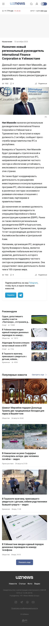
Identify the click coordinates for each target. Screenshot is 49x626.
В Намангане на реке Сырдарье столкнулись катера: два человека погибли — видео (20, 456)
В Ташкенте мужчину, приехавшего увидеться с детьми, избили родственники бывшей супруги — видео (24, 501)
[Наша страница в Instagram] (15, 602)
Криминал (6, 509)
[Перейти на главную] (17, 3)
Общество (6, 418)
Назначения (7, 42)
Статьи (22, 584)
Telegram (33, 283)
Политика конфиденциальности (24, 608)
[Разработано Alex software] (24, 620)
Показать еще (25, 562)
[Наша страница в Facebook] (27, 602)
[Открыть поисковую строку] (31, 3)
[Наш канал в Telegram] (21, 602)
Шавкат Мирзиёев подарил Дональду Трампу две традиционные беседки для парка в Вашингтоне (23, 410)
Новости (13, 584)
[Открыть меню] (3, 4)
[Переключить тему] (44, 3)
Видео (37, 584)
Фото (30, 584)
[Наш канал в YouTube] (33, 602)
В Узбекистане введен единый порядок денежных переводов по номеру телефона (23, 547)
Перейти (10, 295)
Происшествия (7, 464)
